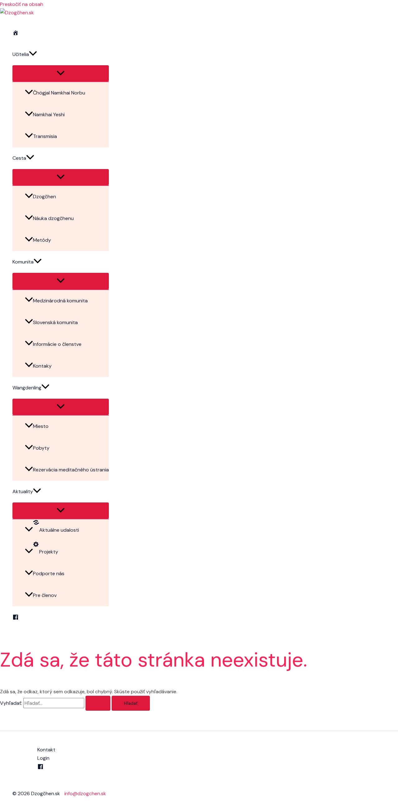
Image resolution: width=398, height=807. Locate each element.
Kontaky (42, 366)
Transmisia (45, 136)
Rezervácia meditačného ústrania (71, 469)
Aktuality (22, 491)
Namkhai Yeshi (49, 114)
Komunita (23, 262)
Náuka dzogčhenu (53, 218)
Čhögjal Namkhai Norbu (59, 92)
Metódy (42, 240)
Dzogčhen (44, 196)
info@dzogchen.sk (85, 793)
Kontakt (46, 749)
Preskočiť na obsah (21, 4)
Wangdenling (26, 387)
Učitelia (20, 54)
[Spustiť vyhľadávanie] (98, 703)
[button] (33, 54)
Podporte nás (48, 573)
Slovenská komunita (55, 322)
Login (43, 758)
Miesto (41, 426)
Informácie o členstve (57, 344)
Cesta (19, 158)
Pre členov (45, 595)
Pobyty (41, 448)
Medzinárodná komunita (60, 300)
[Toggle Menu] (60, 73)
